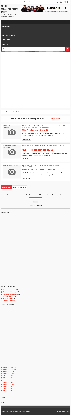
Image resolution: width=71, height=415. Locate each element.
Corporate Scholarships (47, 125)
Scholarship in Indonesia (9, 369)
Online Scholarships (14, 411)
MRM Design (27, 411)
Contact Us (9, 2)
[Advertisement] (35, 66)
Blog (30, 2)
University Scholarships (9, 300)
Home (5, 22)
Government (6, 26)
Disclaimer (25, 2)
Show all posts (54, 119)
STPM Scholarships (8, 298)
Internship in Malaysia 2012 (59, 125)
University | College (8, 35)
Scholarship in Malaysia (44, 127)
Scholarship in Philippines (10, 378)
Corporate (6, 31)
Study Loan (6, 40)
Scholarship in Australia (9, 367)
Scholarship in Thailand (9, 384)
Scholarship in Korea (8, 373)
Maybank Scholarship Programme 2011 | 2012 (38, 150)
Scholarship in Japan (8, 371)
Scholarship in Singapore (9, 380)
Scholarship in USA (8, 388)
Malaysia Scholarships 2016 (10, 294)
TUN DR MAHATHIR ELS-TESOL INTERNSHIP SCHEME (39, 170)
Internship (44, 165)
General (5, 44)
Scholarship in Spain (8, 382)
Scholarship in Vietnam (9, 391)
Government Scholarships (10, 292)
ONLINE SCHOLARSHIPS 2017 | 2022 (9, 9)
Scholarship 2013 (34, 127)
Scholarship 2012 (26, 127)
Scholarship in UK (7, 386)
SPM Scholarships (8, 296)
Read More (26, 139)
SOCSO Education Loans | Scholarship (35, 130)
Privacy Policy (17, 2)
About (3, 2)
